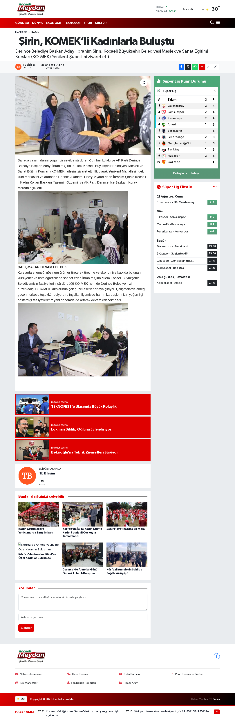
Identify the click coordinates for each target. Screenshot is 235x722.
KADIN (35, 32)
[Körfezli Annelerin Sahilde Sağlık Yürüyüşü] (126, 554)
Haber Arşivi (131, 683)
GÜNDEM (22, 22)
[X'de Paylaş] (188, 67)
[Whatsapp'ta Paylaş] (195, 67)
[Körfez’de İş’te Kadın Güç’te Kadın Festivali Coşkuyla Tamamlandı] (82, 514)
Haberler (21, 32)
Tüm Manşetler (28, 683)
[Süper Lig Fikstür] (215, 187)
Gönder (26, 627)
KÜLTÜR (100, 22)
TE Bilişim (47, 473)
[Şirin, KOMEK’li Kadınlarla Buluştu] (83, 115)
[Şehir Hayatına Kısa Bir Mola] (126, 514)
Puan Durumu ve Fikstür (189, 674)
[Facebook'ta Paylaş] (181, 67)
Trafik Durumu (131, 674)
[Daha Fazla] (202, 67)
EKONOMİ (53, 22)
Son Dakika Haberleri (83, 683)
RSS (22, 699)
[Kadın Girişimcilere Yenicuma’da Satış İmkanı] (38, 514)
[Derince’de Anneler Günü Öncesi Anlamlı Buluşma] (82, 554)
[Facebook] (217, 656)
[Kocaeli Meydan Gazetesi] (31, 9)
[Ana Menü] (217, 23)
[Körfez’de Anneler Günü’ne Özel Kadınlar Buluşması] (38, 547)
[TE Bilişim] (27, 475)
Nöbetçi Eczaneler (31, 674)
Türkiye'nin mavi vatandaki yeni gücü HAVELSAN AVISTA (171, 711)
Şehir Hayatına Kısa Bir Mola (125, 528)
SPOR (88, 22)
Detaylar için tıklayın (186, 173)
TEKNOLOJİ (72, 22)
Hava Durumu (80, 674)
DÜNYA (37, 22)
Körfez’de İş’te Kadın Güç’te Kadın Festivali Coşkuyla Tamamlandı (82, 532)
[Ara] (212, 23)
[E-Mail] (42, 482)
